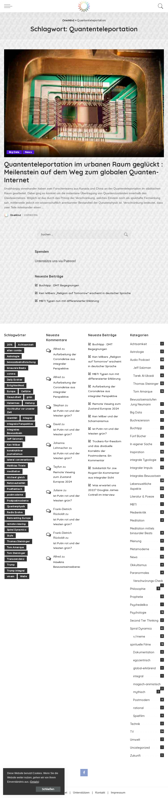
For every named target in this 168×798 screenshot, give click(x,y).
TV (132, 732)
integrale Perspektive (20, 423)
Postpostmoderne (17, 500)
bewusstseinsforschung (21, 362)
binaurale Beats (16, 368)
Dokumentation (143, 652)
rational (138, 708)
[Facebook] (84, 772)
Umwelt (135, 740)
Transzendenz (15, 559)
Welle (23, 576)
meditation (13, 471)
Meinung (135, 541)
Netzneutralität (16, 483)
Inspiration (137, 452)
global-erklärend (144, 668)
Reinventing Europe (19, 518)
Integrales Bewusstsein (14, 431)
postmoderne (15, 494)
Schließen (48, 789)
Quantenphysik (16, 506)
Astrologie (13, 356)
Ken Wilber (13, 444)
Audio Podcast (140, 360)
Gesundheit (14, 397)
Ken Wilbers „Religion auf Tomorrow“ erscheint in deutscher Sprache (85, 293)
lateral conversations (19, 459)
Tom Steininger (16, 553)
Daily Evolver (14, 379)
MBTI (133, 504)
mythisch (139, 692)
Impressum (118, 792)
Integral (27, 417)
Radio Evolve (15, 512)
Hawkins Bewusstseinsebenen (66, 564)
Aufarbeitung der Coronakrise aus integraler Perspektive (64, 361)
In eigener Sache (141, 444)
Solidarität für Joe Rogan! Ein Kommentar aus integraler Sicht (103, 472)
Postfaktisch (14, 489)
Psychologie (138, 612)
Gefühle (26, 391)
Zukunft (135, 755)
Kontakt (100, 792)
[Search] (159, 6)
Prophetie (136, 597)
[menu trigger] (9, 6)
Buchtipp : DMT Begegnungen (59, 285)
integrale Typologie (143, 460)
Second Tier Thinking (144, 620)
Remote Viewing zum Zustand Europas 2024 (64, 476)
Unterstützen (81, 792)
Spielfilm (139, 716)
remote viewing (16, 524)
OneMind (15, 215)
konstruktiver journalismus (15, 452)
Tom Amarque (15, 547)
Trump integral (16, 570)
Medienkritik (138, 512)
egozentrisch (141, 660)
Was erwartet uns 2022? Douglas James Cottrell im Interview (103, 489)
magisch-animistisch (147, 684)
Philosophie (137, 589)
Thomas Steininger (18, 541)
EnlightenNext (15, 385)
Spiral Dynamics (16, 529)
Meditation (137, 520)
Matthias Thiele (16, 465)
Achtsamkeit (25, 344)
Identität (12, 417)
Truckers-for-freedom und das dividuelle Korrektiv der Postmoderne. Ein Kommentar (104, 450)
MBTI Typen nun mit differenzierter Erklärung (69, 300)
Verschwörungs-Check (148, 581)
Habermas (13, 403)
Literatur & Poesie (142, 496)
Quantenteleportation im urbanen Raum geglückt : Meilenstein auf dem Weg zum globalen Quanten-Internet (83, 172)
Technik (135, 724)
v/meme (139, 636)
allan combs (14, 350)
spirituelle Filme (140, 644)
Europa (11, 391)
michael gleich (16, 477)
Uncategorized (140, 747)
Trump (11, 564)
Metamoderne (139, 549)
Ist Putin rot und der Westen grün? (66, 413)
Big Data (14, 152)
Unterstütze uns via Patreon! (55, 261)
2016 (9, 344)
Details (34, 781)
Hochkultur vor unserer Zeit (21, 410)
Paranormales (139, 573)
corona (11, 373)
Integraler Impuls (141, 468)
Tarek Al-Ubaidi (143, 376)
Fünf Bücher (138, 436)
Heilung (30, 403)
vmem (10, 576)
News (28, 152)
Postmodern (141, 700)
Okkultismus (138, 565)
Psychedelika (139, 605)
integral (138, 676)
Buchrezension (140, 420)
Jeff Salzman (15, 438)
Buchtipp (136, 428)
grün (29, 397)
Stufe (10, 535)
